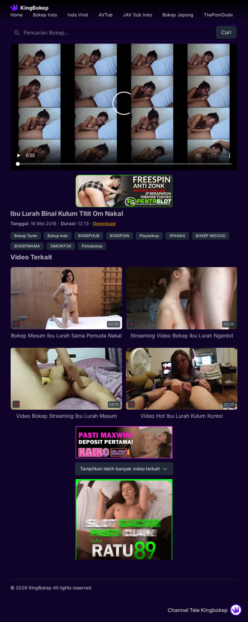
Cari (226, 32)
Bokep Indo (45, 14)
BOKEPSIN (119, 235)
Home (16, 14)
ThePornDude (218, 14)
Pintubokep (92, 246)
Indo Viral (77, 14)
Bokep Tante (25, 235)
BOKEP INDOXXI (210, 235)
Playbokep (149, 235)
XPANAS (177, 235)
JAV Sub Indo (137, 14)
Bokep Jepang (177, 14)
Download (104, 223)
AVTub (105, 14)
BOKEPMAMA (27, 246)
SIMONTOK (60, 246)
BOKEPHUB (88, 235)
